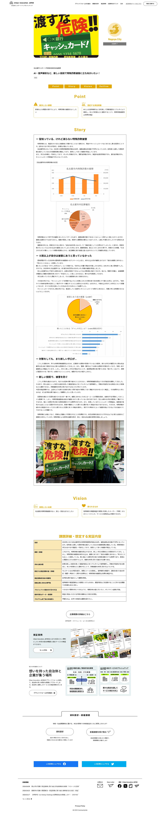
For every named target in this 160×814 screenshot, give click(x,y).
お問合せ (100, 782)
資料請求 (60, 732)
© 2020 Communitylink (80, 810)
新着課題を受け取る (98, 732)
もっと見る (43, 650)
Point (55, 86)
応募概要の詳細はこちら (80, 614)
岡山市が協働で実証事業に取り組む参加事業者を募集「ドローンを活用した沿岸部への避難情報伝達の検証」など (69, 786)
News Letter (110, 782)
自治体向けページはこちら (80, 749)
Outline (104, 86)
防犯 (35, 78)
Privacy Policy (80, 806)
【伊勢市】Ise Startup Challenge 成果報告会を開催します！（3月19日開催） (56, 795)
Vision (88, 86)
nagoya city (114, 39)
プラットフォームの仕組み (43, 693)
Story (71, 86)
